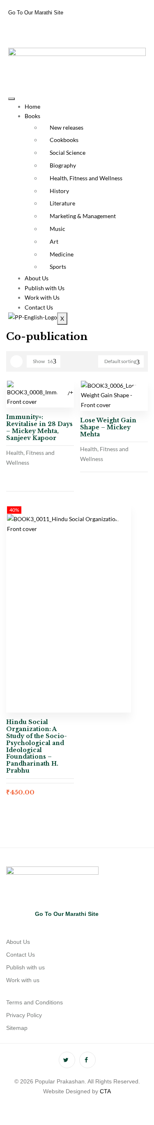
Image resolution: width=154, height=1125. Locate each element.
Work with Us (42, 297)
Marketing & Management (83, 215)
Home (32, 106)
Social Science (67, 152)
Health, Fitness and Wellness (86, 178)
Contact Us (39, 307)
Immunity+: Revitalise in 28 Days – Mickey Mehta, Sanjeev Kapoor (39, 427)
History (59, 190)
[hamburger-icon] (11, 99)
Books (32, 115)
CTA (105, 1091)
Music (57, 228)
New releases (66, 127)
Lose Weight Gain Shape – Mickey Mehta (108, 427)
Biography (63, 165)
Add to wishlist (63, 391)
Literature (62, 203)
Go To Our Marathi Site (35, 12)
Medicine (62, 254)
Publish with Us (44, 287)
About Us (36, 278)
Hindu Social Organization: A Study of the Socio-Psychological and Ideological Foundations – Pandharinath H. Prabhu (36, 746)
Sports (58, 266)
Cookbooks (64, 139)
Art (54, 241)
